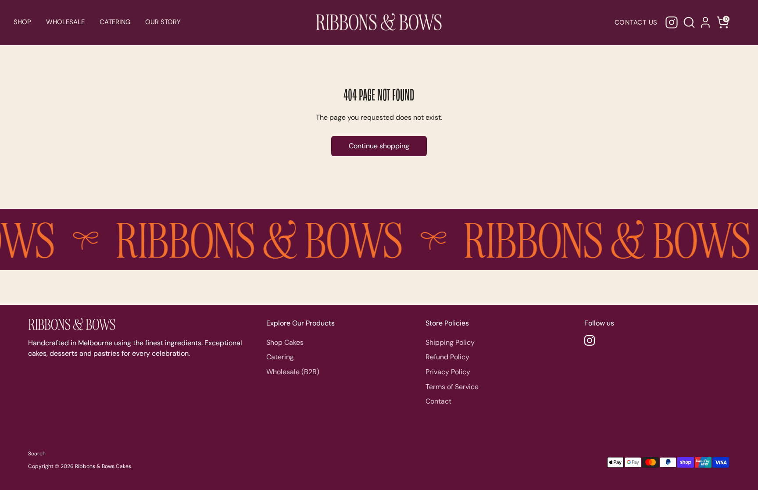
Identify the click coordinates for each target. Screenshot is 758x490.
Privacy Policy (447, 371)
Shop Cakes (285, 342)
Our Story (163, 22)
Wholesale (65, 22)
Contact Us (636, 22)
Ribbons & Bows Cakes (103, 466)
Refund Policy (447, 356)
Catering (115, 22)
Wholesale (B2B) (292, 371)
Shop (22, 22)
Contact (438, 401)
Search (37, 453)
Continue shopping (379, 145)
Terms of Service (452, 386)
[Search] (688, 22)
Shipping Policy (450, 342)
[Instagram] (672, 22)
